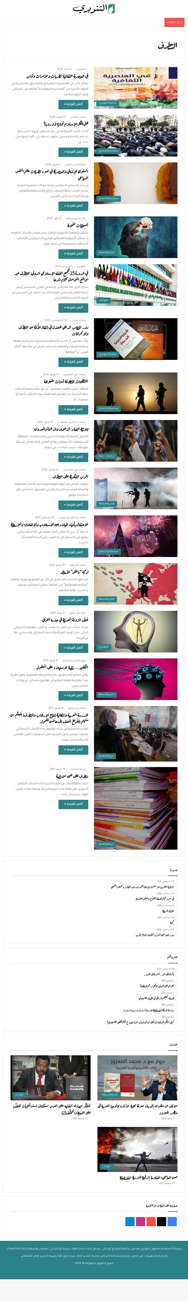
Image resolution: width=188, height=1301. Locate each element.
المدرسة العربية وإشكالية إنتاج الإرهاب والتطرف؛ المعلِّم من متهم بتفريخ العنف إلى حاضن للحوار (49, 717)
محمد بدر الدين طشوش (71, 422)
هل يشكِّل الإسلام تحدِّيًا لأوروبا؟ (66, 123)
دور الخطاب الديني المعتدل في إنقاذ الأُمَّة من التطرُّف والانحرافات (53, 330)
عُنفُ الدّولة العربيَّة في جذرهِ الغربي (65, 619)
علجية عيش (79, 320)
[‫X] (161, 1221)
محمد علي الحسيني (74, 374)
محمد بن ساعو (77, 708)
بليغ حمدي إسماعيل (74, 660)
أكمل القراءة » (73, 104)
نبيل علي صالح (77, 613)
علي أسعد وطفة (76, 218)
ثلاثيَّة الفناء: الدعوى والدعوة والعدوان (61, 428)
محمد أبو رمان (78, 565)
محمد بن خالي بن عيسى (72, 517)
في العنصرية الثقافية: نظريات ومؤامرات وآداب (57, 75)
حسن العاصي (78, 117)
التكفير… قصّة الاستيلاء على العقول (62, 667)
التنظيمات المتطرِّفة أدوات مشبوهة (66, 381)
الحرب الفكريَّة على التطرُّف (70, 476)
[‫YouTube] (151, 1221)
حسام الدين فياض (75, 164)
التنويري (81, 69)
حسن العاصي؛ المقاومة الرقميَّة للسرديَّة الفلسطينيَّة (148, 1177)
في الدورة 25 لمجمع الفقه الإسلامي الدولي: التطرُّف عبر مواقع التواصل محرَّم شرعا (51, 276)
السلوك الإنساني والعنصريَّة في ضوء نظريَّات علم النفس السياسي (52, 174)
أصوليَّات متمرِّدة (77, 225)
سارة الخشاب (78, 769)
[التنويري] (94, 8)
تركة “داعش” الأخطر (74, 571)
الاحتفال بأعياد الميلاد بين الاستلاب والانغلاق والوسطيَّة (49, 524)
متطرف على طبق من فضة (72, 775)
